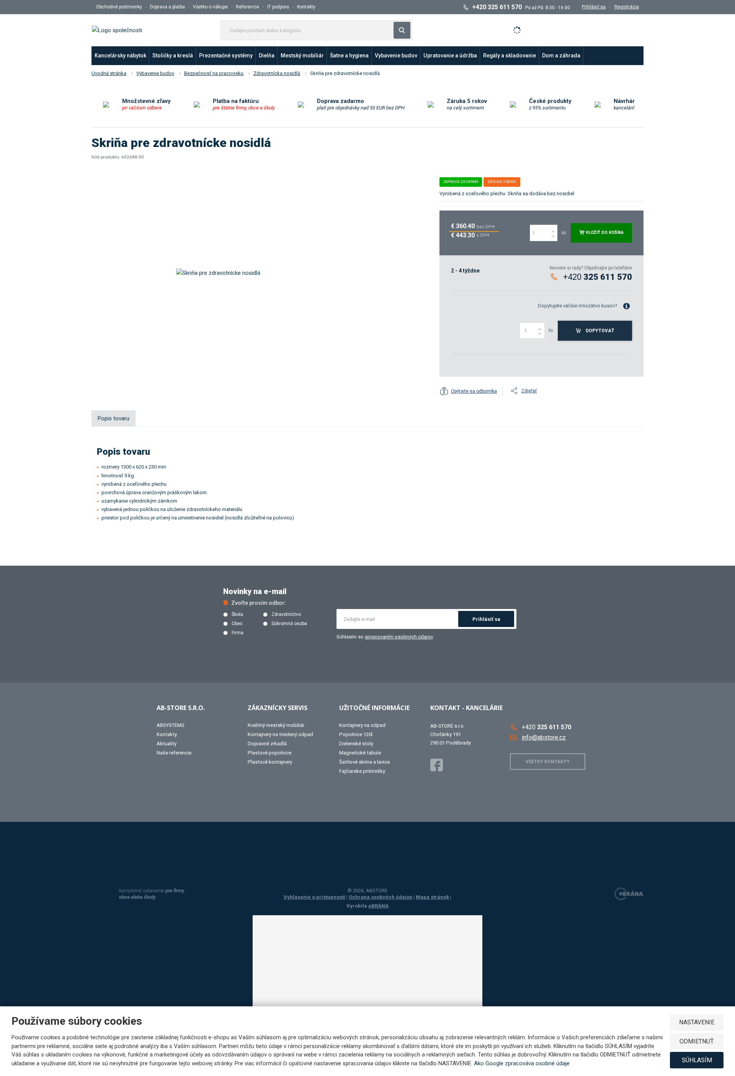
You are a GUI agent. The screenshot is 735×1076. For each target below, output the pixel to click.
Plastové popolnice (269, 753)
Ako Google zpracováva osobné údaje (522, 1063)
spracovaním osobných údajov (399, 637)
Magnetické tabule (360, 753)
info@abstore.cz (544, 737)
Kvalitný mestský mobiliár (276, 725)
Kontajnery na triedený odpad (280, 734)
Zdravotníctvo (286, 614)
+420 (597, 277)
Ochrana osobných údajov (380, 897)
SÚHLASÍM (697, 1060)
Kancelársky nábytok (120, 55)
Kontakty (306, 7)
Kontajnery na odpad (362, 725)
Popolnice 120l (355, 734)
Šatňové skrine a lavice (364, 762)
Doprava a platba (167, 7)
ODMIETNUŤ (696, 1041)
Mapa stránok (432, 897)
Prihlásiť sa (486, 619)
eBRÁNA (378, 906)
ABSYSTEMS (171, 725)
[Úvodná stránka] (117, 29)
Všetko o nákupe (210, 7)
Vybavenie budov (396, 55)
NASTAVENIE (696, 1022)
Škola (237, 614)
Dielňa (266, 55)
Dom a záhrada (561, 55)
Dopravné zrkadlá (267, 743)
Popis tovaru (113, 418)
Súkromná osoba (289, 623)
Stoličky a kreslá (172, 55)
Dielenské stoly (356, 743)
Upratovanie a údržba (450, 55)
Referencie (247, 7)
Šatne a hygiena (349, 55)
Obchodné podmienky (119, 7)
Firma (237, 632)
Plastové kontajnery (270, 762)
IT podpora (278, 7)
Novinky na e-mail (254, 591)
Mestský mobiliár (302, 55)
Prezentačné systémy (226, 55)
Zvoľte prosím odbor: (258, 603)
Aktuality (166, 743)
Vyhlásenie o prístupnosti (314, 897)
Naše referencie (174, 753)
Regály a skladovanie (509, 55)
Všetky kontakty (548, 761)
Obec (237, 623)
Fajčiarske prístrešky (362, 771)
